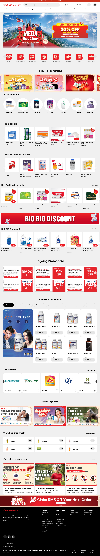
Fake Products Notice (61, 525)
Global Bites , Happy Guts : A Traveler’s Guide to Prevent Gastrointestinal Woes (80, 489)
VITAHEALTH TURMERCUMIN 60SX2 (56, 354)
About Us (44, 514)
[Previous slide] (2, 82)
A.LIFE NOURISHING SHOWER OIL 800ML (19, 439)
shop (30, 440)
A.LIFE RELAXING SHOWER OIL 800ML (19, 447)
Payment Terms (59, 521)
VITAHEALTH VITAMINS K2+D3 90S (40, 327)
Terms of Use (45, 525)
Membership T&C (88, 514)
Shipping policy (83, 551)
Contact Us (44, 517)
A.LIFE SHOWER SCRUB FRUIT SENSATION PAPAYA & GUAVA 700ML (81, 447)
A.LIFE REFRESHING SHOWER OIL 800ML (50, 439)
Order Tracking (59, 523)
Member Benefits (88, 512)
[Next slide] (97, 82)
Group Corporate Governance (45, 530)
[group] (9, 106)
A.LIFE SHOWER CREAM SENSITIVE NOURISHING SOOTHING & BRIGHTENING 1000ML (81, 439)
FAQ (57, 512)
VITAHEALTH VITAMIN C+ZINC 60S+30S (40, 354)
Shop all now (95, 185)
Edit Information (74, 517)
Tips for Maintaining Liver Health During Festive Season (18, 489)
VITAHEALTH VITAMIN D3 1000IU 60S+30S (72, 327)
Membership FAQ (88, 517)
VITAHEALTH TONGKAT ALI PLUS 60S (89, 327)
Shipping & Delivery (60, 519)
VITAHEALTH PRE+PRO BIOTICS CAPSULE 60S (56, 327)
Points (71, 514)
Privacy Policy (45, 528)
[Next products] (95, 137)
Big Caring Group (45, 512)
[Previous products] (4, 137)
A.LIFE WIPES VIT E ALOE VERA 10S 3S (50, 447)
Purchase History (74, 512)
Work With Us (45, 519)
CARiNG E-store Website (47, 523)
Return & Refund (59, 517)
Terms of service (74, 551)
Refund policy (92, 551)
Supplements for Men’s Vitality (46, 488)
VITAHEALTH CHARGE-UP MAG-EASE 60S (88, 354)
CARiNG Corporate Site (47, 521)
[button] (7, 9)
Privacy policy (66, 551)
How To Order (59, 514)
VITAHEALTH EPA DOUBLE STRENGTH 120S (73, 354)
